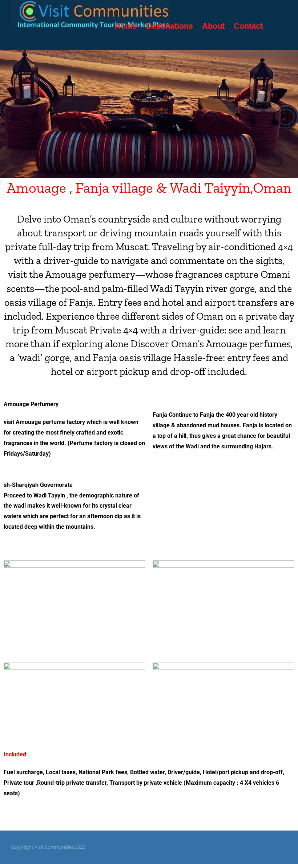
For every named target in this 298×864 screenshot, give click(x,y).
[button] (275, 26)
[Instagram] (273, 847)
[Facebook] (250, 847)
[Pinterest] (285, 847)
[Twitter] (261, 847)
